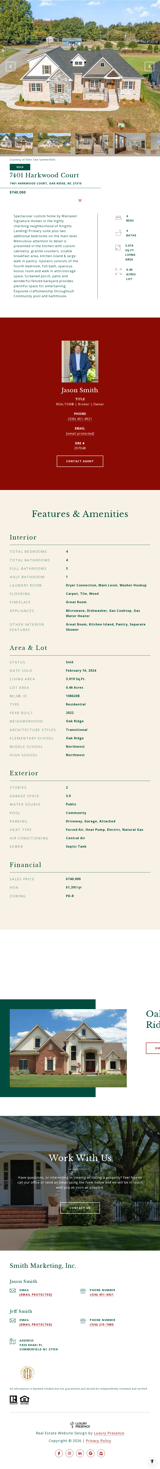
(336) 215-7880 (102, 1324)
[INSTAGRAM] (69, 1453)
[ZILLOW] (101, 1453)
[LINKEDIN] (80, 1453)
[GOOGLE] (90, 1453)
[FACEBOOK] (59, 1453)
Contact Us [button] (80, 1208)
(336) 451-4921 (80, 419)
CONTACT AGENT (80, 461)
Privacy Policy (98, 1440)
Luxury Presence (109, 1433)
